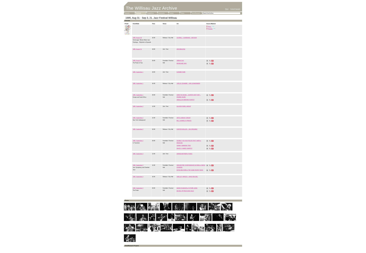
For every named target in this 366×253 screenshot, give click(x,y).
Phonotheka (210, 61)
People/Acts (150, 13)
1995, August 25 (137, 37)
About (226, 9)
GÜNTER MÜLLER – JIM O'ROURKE (187, 129)
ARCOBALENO (181, 49)
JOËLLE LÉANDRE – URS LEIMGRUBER (188, 83)
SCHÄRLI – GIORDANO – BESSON (187, 37)
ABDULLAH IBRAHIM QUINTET (186, 100)
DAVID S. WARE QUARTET (184, 148)
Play (207, 61)
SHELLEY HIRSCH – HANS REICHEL (187, 176)
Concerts (127, 13)
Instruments (161, 13)
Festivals (138, 13)
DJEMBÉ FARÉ (181, 72)
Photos (182, 13)
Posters (171, 13)
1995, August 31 (137, 49)
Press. (209, 26)
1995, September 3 (138, 153)
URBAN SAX (180, 60)
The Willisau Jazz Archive (151, 8)
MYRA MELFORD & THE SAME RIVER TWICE (190, 170)
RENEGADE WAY (182, 63)
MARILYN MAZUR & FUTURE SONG (187, 188)
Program (210, 29)
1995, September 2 (138, 106)
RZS (213, 27)
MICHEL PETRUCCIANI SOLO (185, 191)
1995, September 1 (138, 72)
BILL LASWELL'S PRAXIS (184, 120)
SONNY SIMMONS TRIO (184, 145)
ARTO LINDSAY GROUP (184, 118)
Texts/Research (196, 13)
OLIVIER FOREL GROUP (184, 106)
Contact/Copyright (235, 9)
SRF (212, 61)
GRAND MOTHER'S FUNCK (184, 153)
